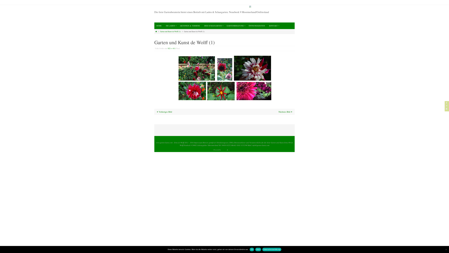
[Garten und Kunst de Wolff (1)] (224, 78)
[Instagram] (446, 109)
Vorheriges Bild (165, 111)
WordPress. (231, 150)
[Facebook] (446, 103)
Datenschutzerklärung (271, 249)
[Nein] (446, 249)
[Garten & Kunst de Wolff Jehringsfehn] (271, 6)
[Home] (156, 31)
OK (252, 249)
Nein (258, 249)
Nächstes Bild (284, 111)
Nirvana (223, 150)
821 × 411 (172, 48)
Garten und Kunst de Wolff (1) (170, 31)
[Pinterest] (446, 106)
